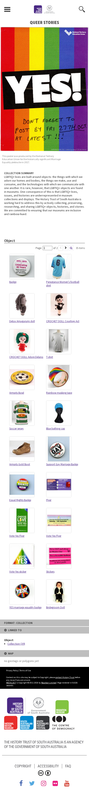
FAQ (68, 766)
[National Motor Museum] (11, 718)
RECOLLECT (11, 682)
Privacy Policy (12, 670)
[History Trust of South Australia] (29, 699)
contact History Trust (65, 677)
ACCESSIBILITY (48, 766)
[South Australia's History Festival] (44, 718)
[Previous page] (60, 248)
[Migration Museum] (63, 702)
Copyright (23, 766)
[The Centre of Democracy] (64, 718)
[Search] (71, 248)
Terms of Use (25, 670)
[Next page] (66, 248)
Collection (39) (16, 644)
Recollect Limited (48, 682)
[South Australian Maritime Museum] (27, 718)
